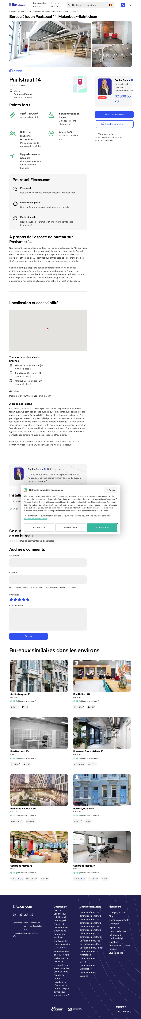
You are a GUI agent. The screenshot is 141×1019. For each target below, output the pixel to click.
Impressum (114, 927)
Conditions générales (119, 920)
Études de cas (116, 953)
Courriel (13, 572)
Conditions (17, 923)
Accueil (12, 11)
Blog (111, 916)
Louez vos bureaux (118, 931)
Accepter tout (102, 527)
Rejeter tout (39, 527)
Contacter (114, 923)
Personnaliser (71, 527)
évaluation (14, 594)
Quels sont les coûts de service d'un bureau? (62, 944)
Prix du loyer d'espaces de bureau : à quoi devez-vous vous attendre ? (61, 988)
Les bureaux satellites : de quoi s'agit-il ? (61, 917)
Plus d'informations (114, 114)
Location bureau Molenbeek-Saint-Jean (50, 11)
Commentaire (16, 605)
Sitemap (113, 949)
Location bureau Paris (91, 947)
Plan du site (26, 926)
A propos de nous (118, 912)
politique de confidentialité (35, 519)
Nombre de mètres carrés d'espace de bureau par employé (61, 931)
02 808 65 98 (123, 5)
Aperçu (112, 490)
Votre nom (14, 555)
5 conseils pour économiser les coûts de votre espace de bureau (61, 972)
